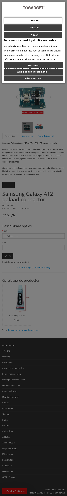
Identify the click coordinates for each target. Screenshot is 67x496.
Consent (34, 20)
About (34, 34)
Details (34, 27)
